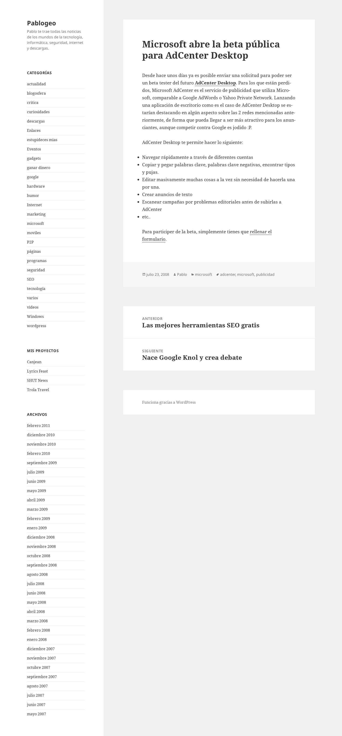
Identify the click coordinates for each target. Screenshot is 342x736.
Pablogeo (41, 23)
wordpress (36, 325)
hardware (36, 186)
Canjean (34, 361)
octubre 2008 (38, 555)
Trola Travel (38, 389)
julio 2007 (35, 695)
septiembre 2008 (42, 565)
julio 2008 (35, 583)
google (33, 177)
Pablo (182, 274)
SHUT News (37, 380)
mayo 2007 (36, 713)
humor (33, 195)
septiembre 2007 (42, 676)
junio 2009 (36, 481)
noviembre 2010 (41, 444)
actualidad (36, 84)
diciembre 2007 (41, 648)
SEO (30, 279)
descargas (36, 121)
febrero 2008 (38, 630)
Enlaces (33, 130)
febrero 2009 (38, 518)
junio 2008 (36, 593)
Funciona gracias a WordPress (169, 402)
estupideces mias (42, 139)
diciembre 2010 (41, 434)
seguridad (36, 270)
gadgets (34, 158)
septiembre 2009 (42, 462)
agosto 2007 (37, 686)
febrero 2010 (38, 453)
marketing (36, 214)
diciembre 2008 (41, 537)
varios (32, 297)
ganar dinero (38, 167)
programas (37, 260)
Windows (35, 316)
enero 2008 (37, 639)
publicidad (265, 274)
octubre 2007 (38, 667)
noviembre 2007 (41, 658)
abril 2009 (36, 500)
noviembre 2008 (41, 546)
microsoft (35, 223)
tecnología (36, 288)
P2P (30, 242)
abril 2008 (36, 611)
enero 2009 (37, 527)
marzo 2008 (37, 620)
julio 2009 (35, 472)
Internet (34, 204)
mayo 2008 (36, 602)
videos (32, 307)
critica (32, 102)
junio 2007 (36, 704)
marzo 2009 (37, 509)
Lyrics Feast (37, 371)
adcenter (227, 274)
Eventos (34, 149)
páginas (34, 251)
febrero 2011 (38, 425)
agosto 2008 (37, 574)
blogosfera (36, 93)
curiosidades (38, 111)
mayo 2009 (36, 490)
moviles (34, 232)
